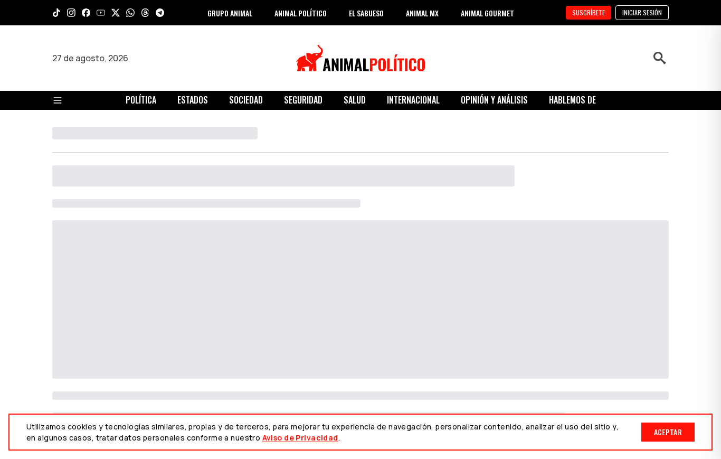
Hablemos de (572, 99)
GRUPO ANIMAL (229, 12)
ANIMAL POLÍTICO (300, 12)
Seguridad (303, 99)
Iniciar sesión (642, 12)
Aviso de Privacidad (300, 438)
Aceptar (668, 431)
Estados (192, 99)
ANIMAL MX (422, 12)
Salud (355, 99)
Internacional (413, 99)
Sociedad (246, 99)
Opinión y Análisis (494, 99)
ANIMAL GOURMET (487, 12)
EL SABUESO (366, 12)
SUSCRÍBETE (588, 12)
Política (141, 99)
